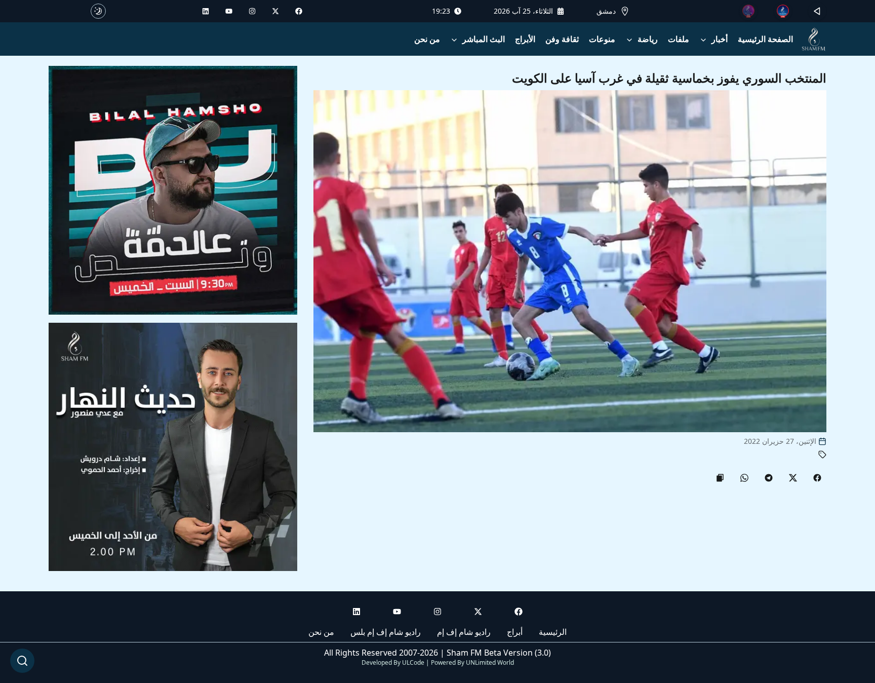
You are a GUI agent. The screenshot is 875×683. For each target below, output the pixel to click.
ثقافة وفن (562, 39)
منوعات (602, 39)
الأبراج (525, 39)
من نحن (427, 39)
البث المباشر (483, 39)
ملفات (678, 39)
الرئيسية (553, 631)
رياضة (648, 39)
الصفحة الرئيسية (765, 39)
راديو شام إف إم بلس (385, 631)
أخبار (719, 39)
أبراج (515, 631)
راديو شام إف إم (464, 631)
